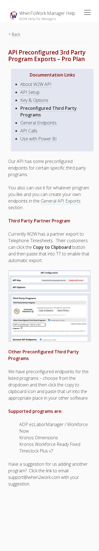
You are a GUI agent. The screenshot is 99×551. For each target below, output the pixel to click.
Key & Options (34, 100)
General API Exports (61, 201)
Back (16, 34)
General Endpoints (38, 123)
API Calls (28, 131)
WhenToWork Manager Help (47, 13)
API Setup (30, 92)
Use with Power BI (38, 139)
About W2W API (35, 84)
